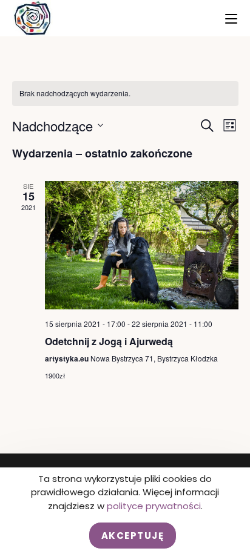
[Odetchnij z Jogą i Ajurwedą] (141, 245)
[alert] (125, 93)
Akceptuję (132, 535)
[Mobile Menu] (231, 18)
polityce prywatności (154, 506)
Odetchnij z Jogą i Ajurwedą (109, 341)
